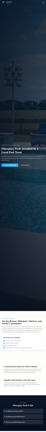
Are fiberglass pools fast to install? (14, 411)
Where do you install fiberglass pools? (15, 422)
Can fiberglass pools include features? (15, 416)
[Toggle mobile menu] (43, 3)
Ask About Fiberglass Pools (9, 165)
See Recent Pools (25, 165)
